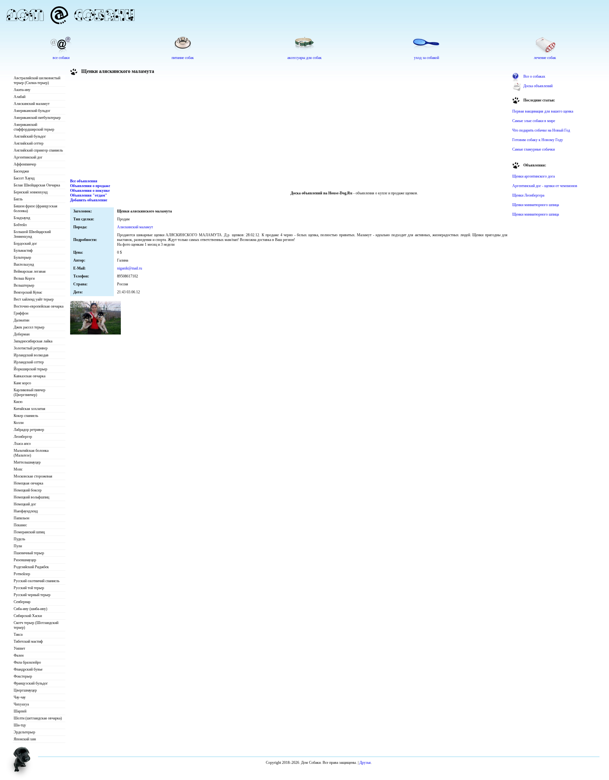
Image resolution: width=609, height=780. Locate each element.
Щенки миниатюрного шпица (535, 205)
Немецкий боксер (28, 490)
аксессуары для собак (304, 57)
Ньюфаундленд (26, 511)
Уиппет (19, 648)
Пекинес (20, 525)
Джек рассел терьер (29, 327)
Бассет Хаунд (24, 178)
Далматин (21, 320)
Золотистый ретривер (31, 348)
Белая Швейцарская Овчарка (37, 185)
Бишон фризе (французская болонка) (35, 208)
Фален (18, 655)
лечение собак (545, 57)
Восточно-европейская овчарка (38, 306)
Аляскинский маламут (31, 103)
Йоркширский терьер (30, 369)
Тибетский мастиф (28, 641)
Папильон (21, 518)
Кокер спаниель (26, 415)
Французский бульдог (31, 683)
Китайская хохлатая (29, 408)
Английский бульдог (30, 136)
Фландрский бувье (28, 669)
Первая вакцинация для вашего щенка (542, 111)
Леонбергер (23, 436)
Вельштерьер (24, 285)
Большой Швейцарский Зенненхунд (32, 234)
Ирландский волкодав (31, 355)
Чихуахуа (21, 704)
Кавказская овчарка (29, 376)
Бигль (18, 199)
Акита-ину (22, 90)
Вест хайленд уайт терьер (34, 299)
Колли (18, 422)
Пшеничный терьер (29, 553)
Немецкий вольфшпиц (31, 497)
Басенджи (21, 171)
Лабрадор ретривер (29, 429)
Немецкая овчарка (28, 483)
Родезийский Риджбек (31, 567)
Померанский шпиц (29, 532)
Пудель (19, 539)
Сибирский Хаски (28, 616)
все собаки (61, 57)
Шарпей (20, 711)
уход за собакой (426, 57)
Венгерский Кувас (28, 292)
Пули (18, 546)
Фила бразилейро (27, 662)
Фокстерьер (23, 676)
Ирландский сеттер (29, 362)
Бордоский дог (25, 243)
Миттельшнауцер (27, 462)
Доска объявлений (538, 86)
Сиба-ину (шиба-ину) (30, 609)
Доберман (21, 334)
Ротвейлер (22, 574)
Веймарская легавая (30, 271)
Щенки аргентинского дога (533, 176)
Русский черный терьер (32, 595)
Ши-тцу (20, 725)
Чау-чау (20, 697)
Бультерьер (22, 257)
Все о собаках (534, 76)
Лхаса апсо (22, 443)
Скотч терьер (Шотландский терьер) (36, 625)
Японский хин (25, 739)
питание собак (183, 57)
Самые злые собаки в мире (533, 121)
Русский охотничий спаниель (36, 581)
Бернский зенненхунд (31, 192)
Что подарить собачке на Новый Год (541, 130)
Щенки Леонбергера (528, 195)
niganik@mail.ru (129, 268)
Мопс (18, 469)
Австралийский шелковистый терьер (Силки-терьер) (37, 80)
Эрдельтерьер (24, 732)
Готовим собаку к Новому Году (537, 140)
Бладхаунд (22, 218)
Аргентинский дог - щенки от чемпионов (544, 186)
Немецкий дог (25, 504)
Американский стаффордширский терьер (34, 127)
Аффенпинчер (25, 164)
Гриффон (21, 313)
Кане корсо (22, 383)
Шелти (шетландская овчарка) (38, 718)
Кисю (18, 402)
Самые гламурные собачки (533, 149)
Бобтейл (20, 225)
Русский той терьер (29, 588)
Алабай (19, 96)
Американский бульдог (32, 110)
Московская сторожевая (33, 476)
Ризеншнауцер (25, 560)
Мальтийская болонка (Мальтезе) (31, 453)
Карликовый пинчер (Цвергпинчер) (29, 392)
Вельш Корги (24, 278)
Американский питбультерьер (37, 117)
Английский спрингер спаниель (38, 150)
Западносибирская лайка (33, 341)
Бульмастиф (23, 250)
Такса (18, 634)
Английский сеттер (28, 143)
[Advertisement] (289, 128)
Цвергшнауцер (25, 690)
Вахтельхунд (24, 264)
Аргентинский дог (28, 157)
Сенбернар (22, 602)
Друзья (365, 762)
